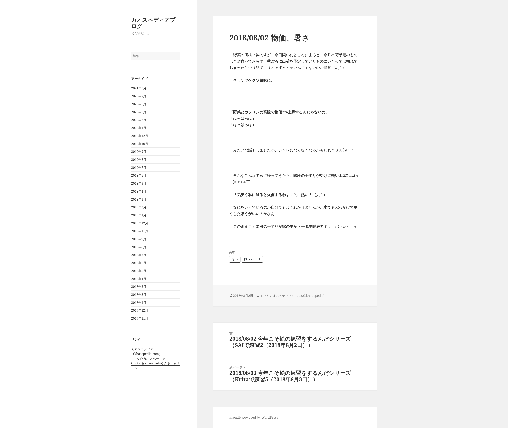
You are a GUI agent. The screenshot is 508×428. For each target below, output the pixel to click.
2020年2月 (138, 120)
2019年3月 (138, 199)
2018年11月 (139, 231)
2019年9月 (138, 151)
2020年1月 (138, 128)
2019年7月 (138, 167)
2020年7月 (138, 96)
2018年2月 (138, 294)
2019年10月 (139, 144)
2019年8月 (138, 159)
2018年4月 (138, 279)
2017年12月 (139, 310)
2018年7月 (138, 255)
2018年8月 (138, 247)
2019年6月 (138, 175)
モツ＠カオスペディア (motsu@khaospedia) (292, 295)
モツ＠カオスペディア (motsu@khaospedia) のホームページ (155, 363)
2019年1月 (138, 215)
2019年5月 (138, 183)
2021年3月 (138, 88)
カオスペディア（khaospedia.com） (146, 351)
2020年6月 (138, 104)
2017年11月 (139, 318)
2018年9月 (138, 239)
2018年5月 (138, 271)
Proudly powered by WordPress (253, 417)
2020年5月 (138, 112)
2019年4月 (138, 191)
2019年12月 (139, 136)
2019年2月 (138, 207)
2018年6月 (138, 263)
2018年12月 (139, 223)
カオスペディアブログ (153, 23)
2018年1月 (138, 302)
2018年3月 (138, 286)
